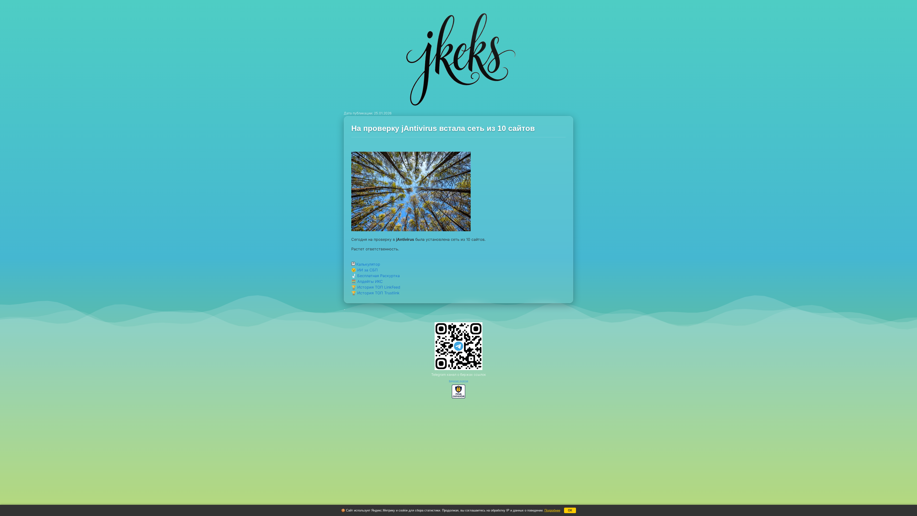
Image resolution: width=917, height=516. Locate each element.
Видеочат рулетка (458, 381)
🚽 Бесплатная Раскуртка (375, 275)
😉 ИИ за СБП (364, 270)
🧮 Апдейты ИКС (367, 281)
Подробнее (552, 510)
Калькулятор (367, 264)
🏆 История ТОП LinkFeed (375, 287)
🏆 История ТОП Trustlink (375, 292)
